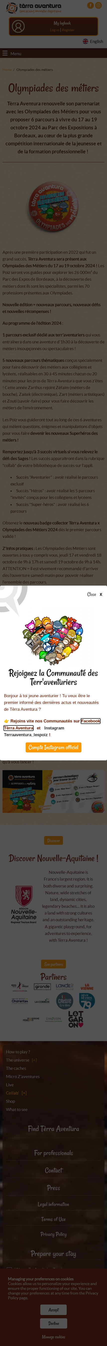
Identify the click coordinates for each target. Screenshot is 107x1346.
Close (91, 594)
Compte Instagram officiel (53, 747)
